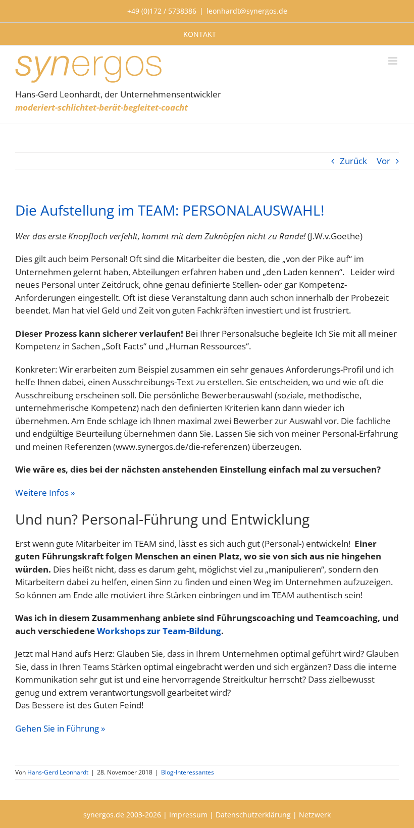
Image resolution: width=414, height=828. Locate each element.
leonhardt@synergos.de (246, 11)
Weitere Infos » (45, 492)
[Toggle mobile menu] (393, 61)
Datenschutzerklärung (253, 814)
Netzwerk (315, 814)
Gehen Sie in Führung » (60, 728)
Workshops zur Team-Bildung (159, 631)
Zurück (353, 161)
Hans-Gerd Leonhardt (57, 772)
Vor (383, 161)
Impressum (188, 814)
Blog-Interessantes (187, 772)
